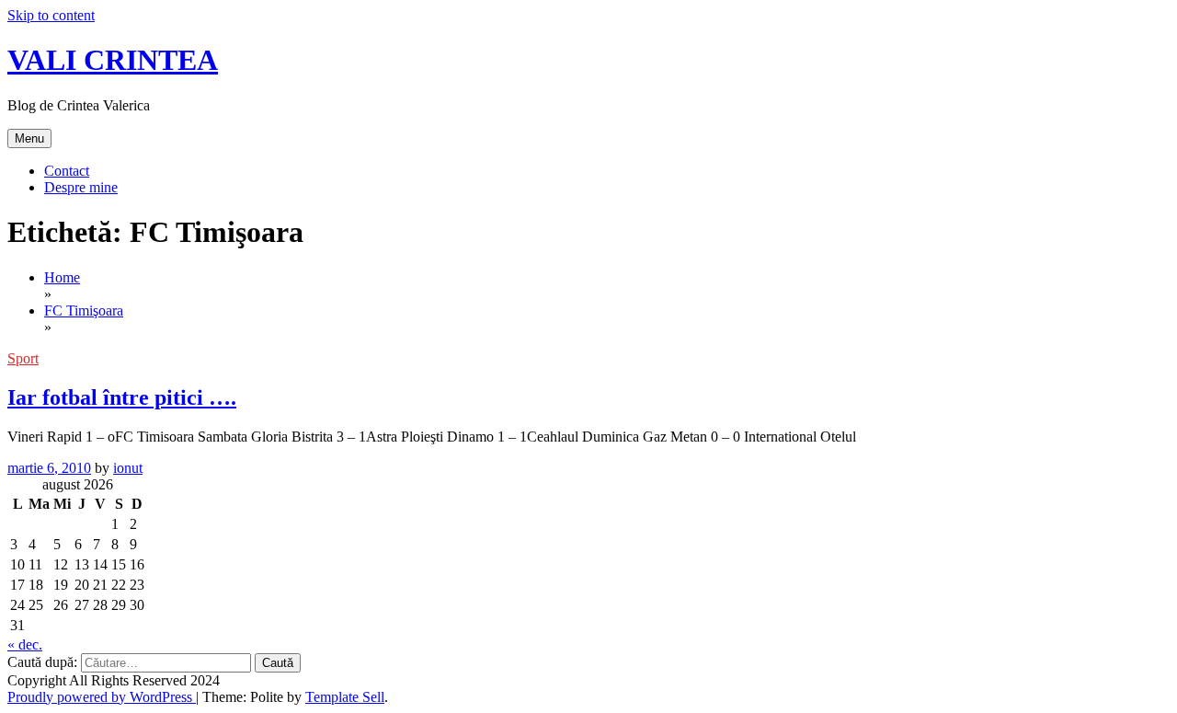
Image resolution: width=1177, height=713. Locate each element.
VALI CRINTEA (112, 59)
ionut (128, 468)
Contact (66, 170)
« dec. (24, 644)
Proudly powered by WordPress (101, 697)
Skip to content (51, 15)
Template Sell (344, 697)
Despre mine (81, 187)
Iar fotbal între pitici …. (121, 397)
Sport (23, 358)
